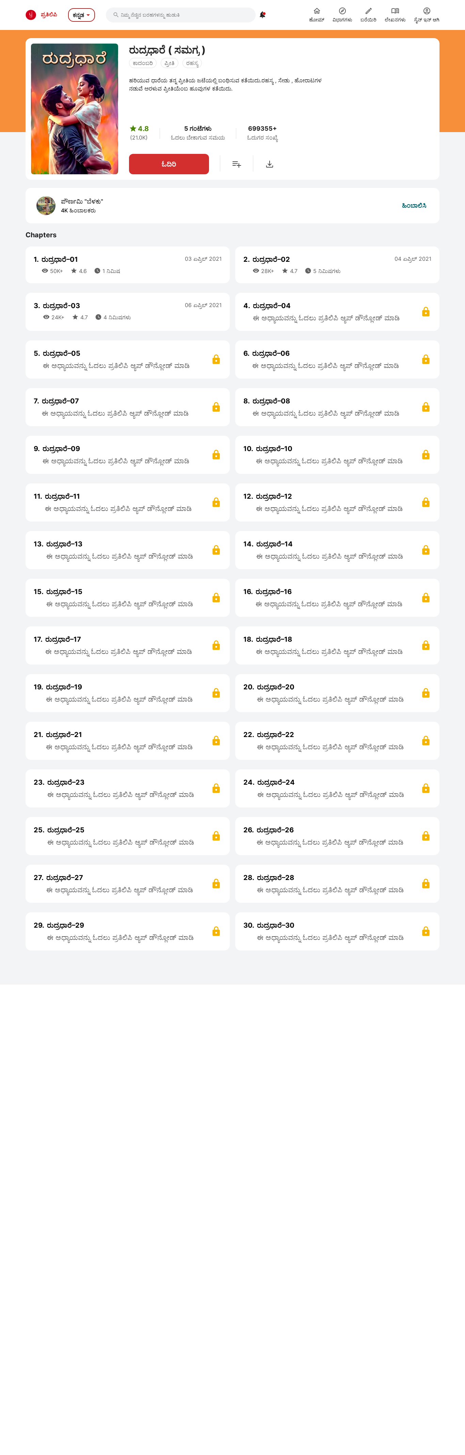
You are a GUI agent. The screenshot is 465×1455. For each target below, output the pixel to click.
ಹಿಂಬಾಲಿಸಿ (414, 205)
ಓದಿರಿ (169, 164)
